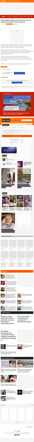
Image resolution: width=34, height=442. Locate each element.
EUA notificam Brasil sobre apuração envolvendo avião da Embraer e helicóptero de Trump (11, 392)
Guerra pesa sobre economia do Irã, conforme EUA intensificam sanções (24, 319)
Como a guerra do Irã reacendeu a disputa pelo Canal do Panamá (11, 346)
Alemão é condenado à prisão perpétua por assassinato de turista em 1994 (27, 346)
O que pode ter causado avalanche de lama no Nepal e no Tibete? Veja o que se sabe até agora (11, 398)
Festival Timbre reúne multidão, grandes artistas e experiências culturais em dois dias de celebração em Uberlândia (28, 392)
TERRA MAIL (17, 1)
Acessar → (14, 155)
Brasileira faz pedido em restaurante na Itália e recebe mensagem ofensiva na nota (8, 370)
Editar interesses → (29, 124)
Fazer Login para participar (17, 82)
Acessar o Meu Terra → (14, 120)
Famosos (6, 280)
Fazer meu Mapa (9, 151)
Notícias (8, 69)
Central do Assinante (24, 1)
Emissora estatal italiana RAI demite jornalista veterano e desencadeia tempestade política (8, 320)
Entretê (6, 299)
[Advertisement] (24, 353)
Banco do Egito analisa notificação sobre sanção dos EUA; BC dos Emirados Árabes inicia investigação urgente (8, 352)
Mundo (4, 69)
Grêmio (23, 299)
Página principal (5, 1)
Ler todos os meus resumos (17, 136)
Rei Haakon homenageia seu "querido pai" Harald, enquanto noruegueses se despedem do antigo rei (8, 335)
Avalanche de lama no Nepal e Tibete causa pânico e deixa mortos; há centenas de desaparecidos (24, 370)
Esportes (23, 305)
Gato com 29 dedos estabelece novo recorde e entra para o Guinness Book (9, 385)
